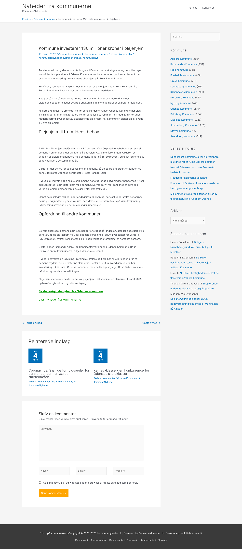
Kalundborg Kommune (183, 86)
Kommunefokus (72, 57)
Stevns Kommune (180, 130)
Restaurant (81, 540)
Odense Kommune (69, 54)
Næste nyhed (151, 322)
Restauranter (98, 540)
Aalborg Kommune (181, 58)
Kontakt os (208, 7)
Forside (193, 7)
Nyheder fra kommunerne (56, 5)
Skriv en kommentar (120, 54)
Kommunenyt (90, 57)
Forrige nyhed (32, 322)
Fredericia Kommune (182, 75)
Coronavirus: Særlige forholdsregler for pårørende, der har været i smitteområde (58, 373)
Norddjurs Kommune (182, 97)
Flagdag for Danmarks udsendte (189, 177)
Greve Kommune (180, 80)
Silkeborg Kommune (182, 114)
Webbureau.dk (194, 533)
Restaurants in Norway (153, 540)
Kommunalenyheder (50, 57)
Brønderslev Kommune (183, 64)
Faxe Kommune (179, 69)
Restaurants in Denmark (123, 540)
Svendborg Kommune (183, 136)
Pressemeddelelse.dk (151, 533)
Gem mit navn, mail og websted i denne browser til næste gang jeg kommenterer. (90, 482)
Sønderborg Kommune (183, 125)
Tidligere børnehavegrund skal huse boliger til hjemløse (191, 247)
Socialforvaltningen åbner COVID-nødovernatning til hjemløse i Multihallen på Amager (194, 303)
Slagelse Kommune (181, 119)
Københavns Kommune (183, 91)
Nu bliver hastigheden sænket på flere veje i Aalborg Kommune (190, 262)
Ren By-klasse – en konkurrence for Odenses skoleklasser (121, 372)
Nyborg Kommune (180, 103)
